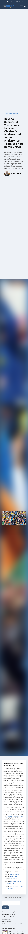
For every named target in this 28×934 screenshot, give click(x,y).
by (15, 174)
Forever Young (14, 874)
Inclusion (15, 113)
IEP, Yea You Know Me (16, 885)
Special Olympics (11, 816)
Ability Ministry (9, 113)
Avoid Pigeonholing (15, 876)
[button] (22, 2)
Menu (24, 6)
